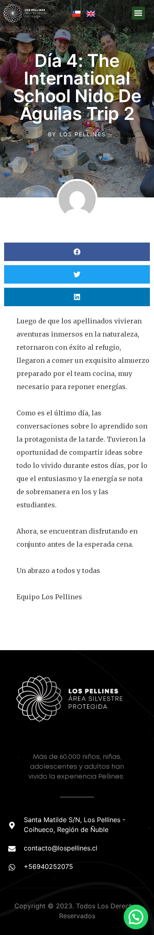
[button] (138, 13)
